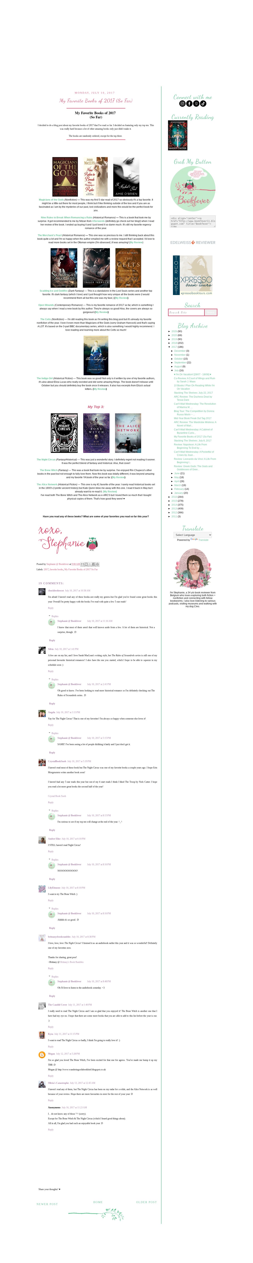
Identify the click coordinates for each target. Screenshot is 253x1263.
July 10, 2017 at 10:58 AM (77, 590)
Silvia (51, 649)
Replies (55, 616)
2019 (175, 339)
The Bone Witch (49, 470)
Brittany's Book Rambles (72, 962)
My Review (136, 242)
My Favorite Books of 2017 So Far (81, 569)
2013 (175, 508)
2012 (175, 512)
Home (89, 5)
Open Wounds (46, 305)
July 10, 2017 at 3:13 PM (68, 712)
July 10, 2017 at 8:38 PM (83, 936)
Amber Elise (54, 838)
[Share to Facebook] (94, 564)
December (180, 351)
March (178, 485)
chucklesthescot (56, 590)
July (176, 370)
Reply (51, 608)
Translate (203, 540)
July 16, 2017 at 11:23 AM (74, 1107)
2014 (175, 504)
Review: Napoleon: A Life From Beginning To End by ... (190, 446)
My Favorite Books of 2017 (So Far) (193, 436)
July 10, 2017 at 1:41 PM (66, 649)
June (177, 473)
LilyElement (54, 887)
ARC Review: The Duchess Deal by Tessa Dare (193, 398)
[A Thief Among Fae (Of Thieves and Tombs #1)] (177, 150)
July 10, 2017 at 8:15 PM (99, 815)
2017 (46, 569)
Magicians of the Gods (51, 199)
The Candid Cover (57, 1004)
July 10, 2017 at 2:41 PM (99, 684)
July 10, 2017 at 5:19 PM (79, 761)
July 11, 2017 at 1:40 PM (80, 1004)
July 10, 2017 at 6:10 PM (73, 838)
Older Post (146, 1202)
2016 (175, 497)
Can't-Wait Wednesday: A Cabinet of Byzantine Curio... (193, 431)
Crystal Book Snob (57, 796)
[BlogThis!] (86, 564)
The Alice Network (47, 484)
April (177, 481)
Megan (51, 1053)
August (178, 366)
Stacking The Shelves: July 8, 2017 (192, 440)
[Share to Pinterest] (97, 564)
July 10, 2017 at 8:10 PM (73, 887)
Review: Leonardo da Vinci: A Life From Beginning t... (195, 461)
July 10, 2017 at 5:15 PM (99, 738)
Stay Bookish (152, 1238)
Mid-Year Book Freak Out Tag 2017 (192, 418)
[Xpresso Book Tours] (192, 294)
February (179, 489)
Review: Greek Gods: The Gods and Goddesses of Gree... (193, 468)
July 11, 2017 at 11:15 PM (66, 1034)
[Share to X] (90, 564)
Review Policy (110, 5)
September (180, 362)
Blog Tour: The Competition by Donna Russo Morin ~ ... (194, 413)
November (180, 354)
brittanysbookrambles (59, 936)
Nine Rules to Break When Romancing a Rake (66, 217)
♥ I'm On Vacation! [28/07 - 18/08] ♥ (192, 374)
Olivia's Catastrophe (58, 1083)
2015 (175, 501)
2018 (175, 343)
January (179, 493)
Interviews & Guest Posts (148, 5)
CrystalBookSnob (57, 761)
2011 (175, 516)
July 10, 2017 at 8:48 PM (99, 981)
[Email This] (82, 564)
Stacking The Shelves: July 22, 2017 (193, 392)
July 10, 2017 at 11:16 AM (99, 621)
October (178, 358)
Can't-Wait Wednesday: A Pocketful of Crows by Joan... (194, 454)
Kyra (50, 1034)
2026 (175, 331)
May (176, 477)
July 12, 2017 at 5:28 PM (68, 1053)
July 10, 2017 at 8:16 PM (99, 864)
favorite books (56, 569)
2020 (175, 335)
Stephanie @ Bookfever (69, 621)
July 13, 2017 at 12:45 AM (82, 1083)
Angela (51, 712)
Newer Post (47, 1204)
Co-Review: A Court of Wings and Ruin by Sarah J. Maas (194, 380)
